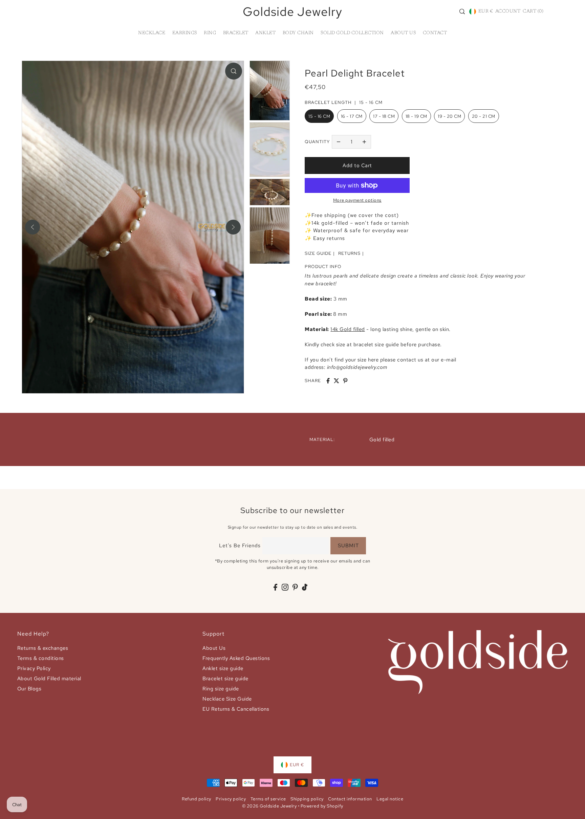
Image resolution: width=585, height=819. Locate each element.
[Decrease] (338, 141)
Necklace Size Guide (227, 698)
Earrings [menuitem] (184, 33)
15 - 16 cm (319, 116)
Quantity (317, 142)
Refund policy (196, 799)
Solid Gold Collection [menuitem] (352, 33)
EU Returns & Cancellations (235, 709)
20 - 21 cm (483, 116)
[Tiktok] (304, 587)
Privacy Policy (34, 668)
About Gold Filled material (49, 678)
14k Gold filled (347, 329)
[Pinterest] (295, 587)
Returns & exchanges (42, 648)
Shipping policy (307, 799)
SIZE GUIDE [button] (318, 253)
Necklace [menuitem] (151, 33)
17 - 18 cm (384, 116)
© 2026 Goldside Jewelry (269, 806)
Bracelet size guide (225, 678)
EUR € (485, 11)
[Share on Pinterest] (345, 380)
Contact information (350, 799)
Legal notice (389, 799)
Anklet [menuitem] (265, 33)
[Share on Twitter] (336, 380)
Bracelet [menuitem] (235, 33)
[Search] (462, 11)
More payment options (357, 200)
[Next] (233, 227)
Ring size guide (220, 688)
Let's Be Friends (240, 545)
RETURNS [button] (349, 253)
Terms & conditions (40, 658)
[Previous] (32, 227)
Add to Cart (357, 165)
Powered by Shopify (322, 806)
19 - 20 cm (449, 116)
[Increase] (364, 141)
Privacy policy (231, 799)
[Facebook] (275, 587)
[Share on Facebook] (328, 380)
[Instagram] (285, 587)
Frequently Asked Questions (236, 658)
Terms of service (268, 799)
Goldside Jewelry (292, 11)
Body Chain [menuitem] (298, 33)
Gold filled (382, 439)
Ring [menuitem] (210, 33)
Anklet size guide (222, 668)
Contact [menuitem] (435, 33)
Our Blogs (29, 688)
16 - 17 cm (352, 116)
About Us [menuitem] (403, 33)
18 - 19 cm (416, 116)
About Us (213, 648)
